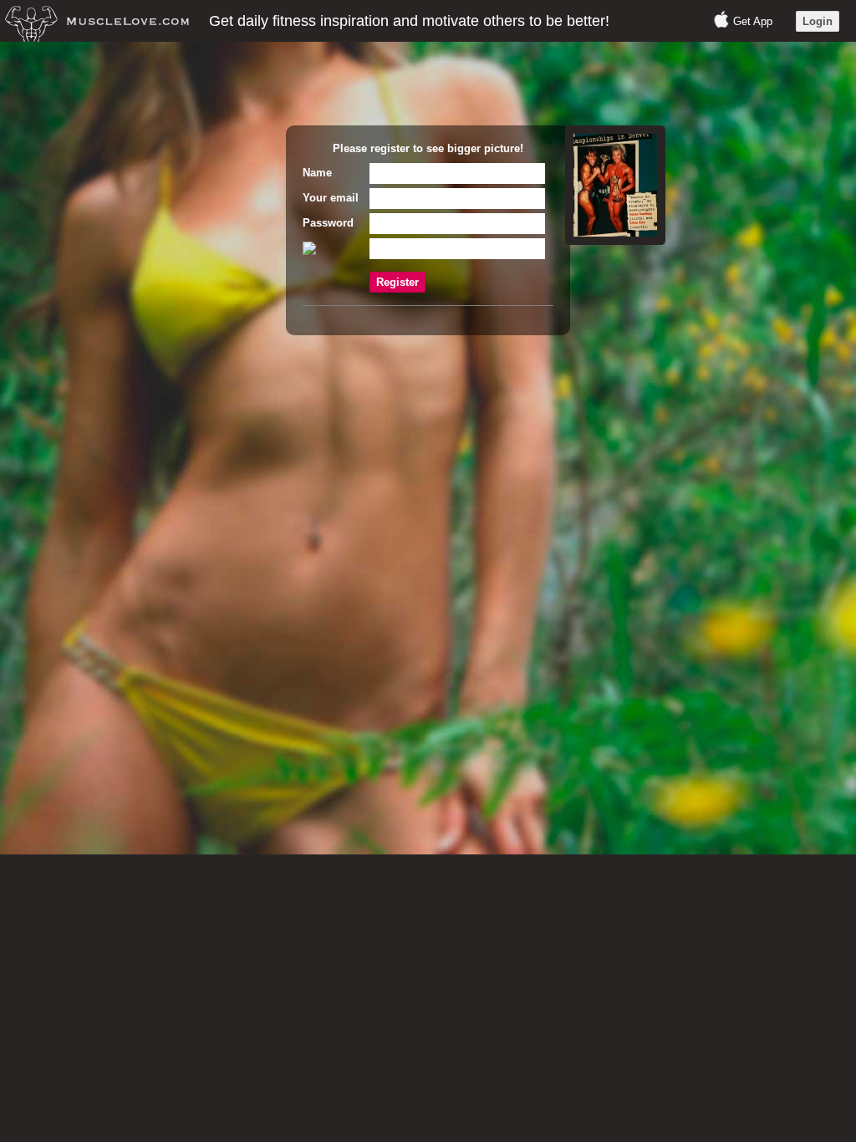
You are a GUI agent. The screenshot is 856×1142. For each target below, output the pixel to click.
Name (317, 172)
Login (817, 21)
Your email (331, 197)
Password (328, 223)
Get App (752, 21)
